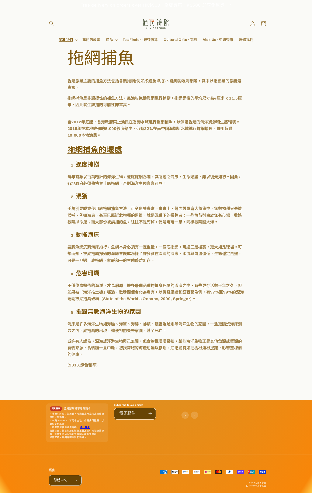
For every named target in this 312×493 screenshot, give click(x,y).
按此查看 (85, 427)
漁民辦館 (261, 483)
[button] (51, 23)
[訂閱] (150, 414)
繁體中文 (60, 480)
